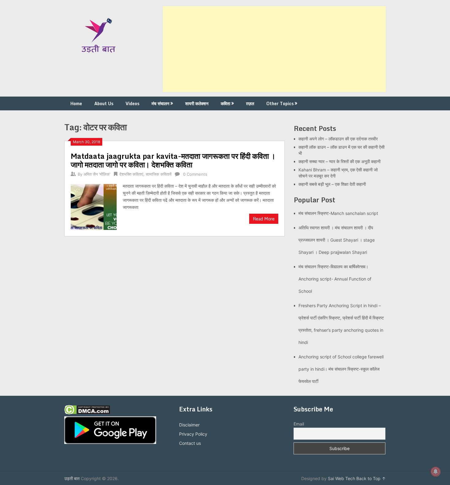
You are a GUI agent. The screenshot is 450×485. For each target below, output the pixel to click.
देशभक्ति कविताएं (131, 174)
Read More (264, 218)
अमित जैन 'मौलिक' (97, 174)
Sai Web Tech (341, 478)
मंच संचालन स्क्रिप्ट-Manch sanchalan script (338, 213)
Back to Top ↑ (371, 478)
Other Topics (280, 103)
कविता (225, 103)
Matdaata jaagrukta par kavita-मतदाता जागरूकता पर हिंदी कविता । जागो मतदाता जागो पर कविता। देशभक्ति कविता (173, 160)
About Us (103, 103)
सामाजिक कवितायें (158, 174)
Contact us (190, 443)
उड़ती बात (72, 478)
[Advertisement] (274, 49)
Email (299, 423)
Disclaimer (189, 424)
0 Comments (195, 174)
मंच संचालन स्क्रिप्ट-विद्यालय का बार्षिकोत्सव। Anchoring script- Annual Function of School (334, 279)
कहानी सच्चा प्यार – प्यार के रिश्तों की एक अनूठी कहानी (339, 161)
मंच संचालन (160, 103)
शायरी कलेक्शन (196, 103)
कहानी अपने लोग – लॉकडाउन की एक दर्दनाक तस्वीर (338, 138)
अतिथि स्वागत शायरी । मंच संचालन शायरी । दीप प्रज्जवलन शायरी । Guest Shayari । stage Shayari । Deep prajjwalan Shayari (336, 240)
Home (76, 103)
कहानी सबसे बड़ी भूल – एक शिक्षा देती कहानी (332, 184)
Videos (132, 103)
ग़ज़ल (250, 103)
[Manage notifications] (436, 471)
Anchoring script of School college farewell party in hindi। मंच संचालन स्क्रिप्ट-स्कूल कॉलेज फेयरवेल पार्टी (341, 369)
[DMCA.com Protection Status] (87, 412)
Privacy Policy (193, 434)
